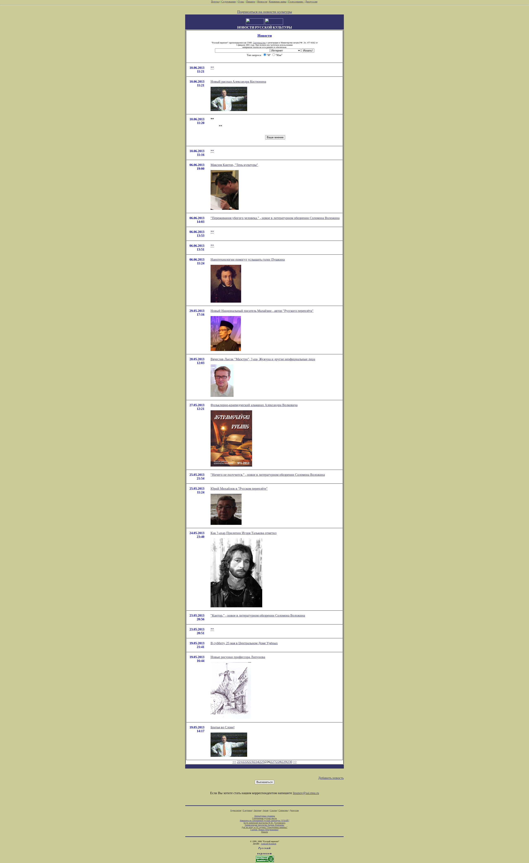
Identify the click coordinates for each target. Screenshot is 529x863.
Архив (265, 810)
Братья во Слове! (223, 727)
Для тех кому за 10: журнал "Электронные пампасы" (264, 827)
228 (278, 762)
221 (239, 762)
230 (289, 762)
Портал (215, 1)
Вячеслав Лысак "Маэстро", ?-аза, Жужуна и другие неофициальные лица (263, 359)
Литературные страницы (264, 816)
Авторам (257, 810)
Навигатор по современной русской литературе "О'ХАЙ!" (264, 820)
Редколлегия (235, 810)
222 (245, 762)
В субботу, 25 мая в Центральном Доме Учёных (244, 643)
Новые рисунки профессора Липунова (238, 657)
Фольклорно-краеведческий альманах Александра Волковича (254, 405)
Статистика (283, 810)
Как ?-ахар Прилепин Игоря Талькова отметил (243, 533)
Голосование (296, 1)
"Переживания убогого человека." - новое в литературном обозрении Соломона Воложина (275, 218)
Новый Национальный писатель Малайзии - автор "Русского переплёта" (262, 311)
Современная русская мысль (264, 818)
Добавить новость (331, 778)
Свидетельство (259, 43)
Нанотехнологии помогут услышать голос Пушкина (248, 259)
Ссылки (273, 810)
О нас (241, 1)
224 (256, 762)
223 (250, 762)
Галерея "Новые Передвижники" (264, 829)
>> (295, 762)
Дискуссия (311, 1)
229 (284, 762)
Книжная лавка (277, 1)
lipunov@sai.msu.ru (306, 793)
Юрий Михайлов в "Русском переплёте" (239, 488)
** (212, 67)
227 (272, 762)
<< (234, 762)
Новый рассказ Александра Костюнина (238, 81)
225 (261, 762)
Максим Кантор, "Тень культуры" (234, 165)
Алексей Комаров (268, 844)
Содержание (228, 1)
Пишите (250, 1)
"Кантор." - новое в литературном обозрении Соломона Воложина (258, 615)
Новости (262, 1)
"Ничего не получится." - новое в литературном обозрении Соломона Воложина (268, 474)
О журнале (247, 810)
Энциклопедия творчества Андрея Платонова (265, 825)
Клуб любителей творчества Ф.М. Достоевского (264, 823)
